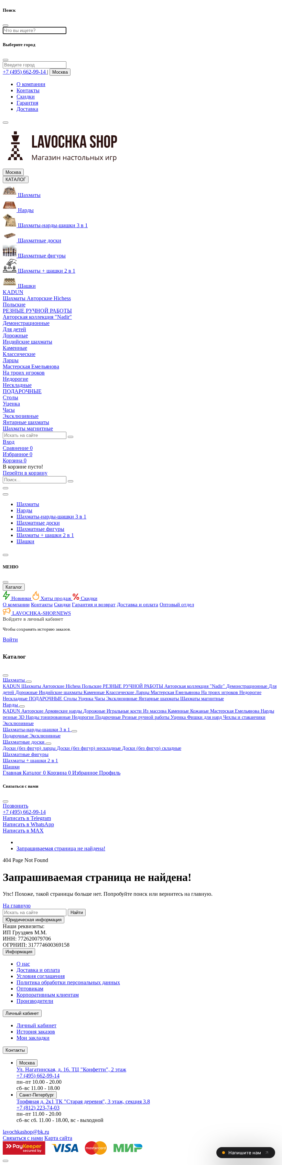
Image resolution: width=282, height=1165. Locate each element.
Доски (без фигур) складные (151, 748)
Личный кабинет (36, 1025)
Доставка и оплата (137, 604)
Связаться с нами (23, 1138)
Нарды (24, 510)
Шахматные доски (38, 523)
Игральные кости (125, 711)
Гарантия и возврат (94, 604)
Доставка (27, 109)
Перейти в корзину (25, 473)
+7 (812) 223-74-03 (38, 1108)
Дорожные (27, 692)
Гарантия (27, 103)
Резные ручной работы (146, 717)
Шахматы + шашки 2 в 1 (45, 535)
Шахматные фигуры (40, 529)
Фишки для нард (205, 717)
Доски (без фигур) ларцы (30, 748)
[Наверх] (5, 1161)
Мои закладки (33, 1038)
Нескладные (16, 698)
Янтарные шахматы (159, 698)
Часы (100, 698)
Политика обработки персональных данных (68, 982)
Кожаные (200, 711)
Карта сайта (58, 1138)
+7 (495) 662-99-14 (38, 1076)
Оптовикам (30, 988)
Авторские (33, 711)
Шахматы (28, 504)
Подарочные (108, 717)
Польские (92, 686)
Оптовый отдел (177, 604)
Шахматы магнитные (202, 698)
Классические (120, 692)
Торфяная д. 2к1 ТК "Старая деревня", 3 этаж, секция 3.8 (83, 1101)
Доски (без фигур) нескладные (89, 748)
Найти (76, 912)
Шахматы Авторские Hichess (51, 686)
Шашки (25, 541)
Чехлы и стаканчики (244, 717)
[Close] (5, 60)
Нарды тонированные (49, 717)
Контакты (28, 90)
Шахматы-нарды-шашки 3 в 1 (51, 516)
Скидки (26, 96)
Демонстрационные (247, 686)
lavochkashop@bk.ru (26, 1132)
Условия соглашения (41, 976)
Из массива (155, 711)
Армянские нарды (64, 711)
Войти (10, 639)
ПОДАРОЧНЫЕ (46, 698)
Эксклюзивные (122, 698)
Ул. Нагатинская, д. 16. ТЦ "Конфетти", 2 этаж (71, 1069)
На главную (17, 906)
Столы (71, 698)
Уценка (86, 698)
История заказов (36, 1032)
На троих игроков (220, 692)
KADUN (12, 686)
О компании (31, 84)
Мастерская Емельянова (176, 692)
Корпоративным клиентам (48, 995)
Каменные (95, 692)
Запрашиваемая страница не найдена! (61, 848)
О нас (23, 964)
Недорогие (250, 692)
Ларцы (143, 692)
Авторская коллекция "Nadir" (195, 686)
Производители (35, 1001)
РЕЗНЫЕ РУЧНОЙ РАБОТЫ (133, 686)
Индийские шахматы (61, 692)
